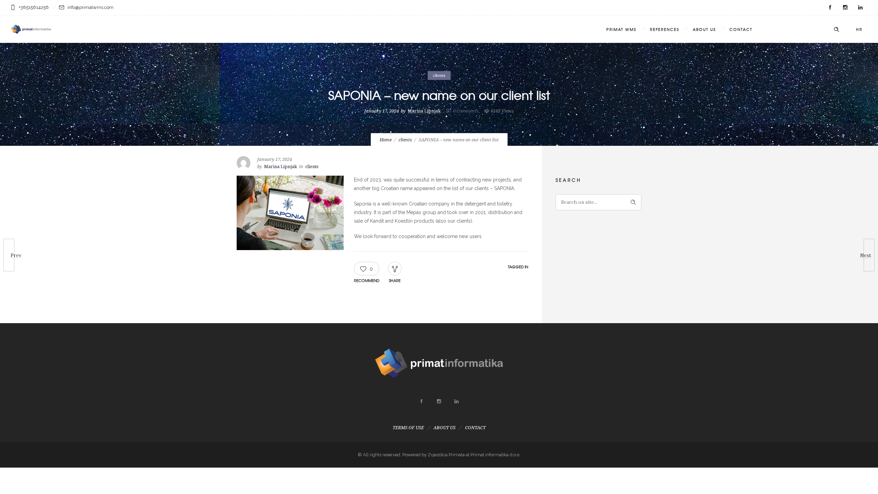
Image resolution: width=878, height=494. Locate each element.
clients (405, 139)
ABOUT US (704, 29)
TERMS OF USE (408, 427)
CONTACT (740, 29)
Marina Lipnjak (424, 111)
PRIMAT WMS (621, 29)
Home (386, 139)
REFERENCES (664, 29)
